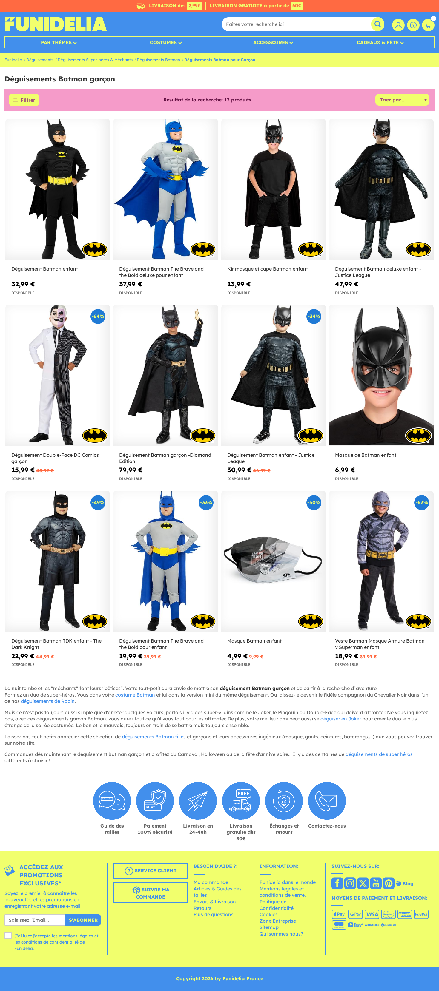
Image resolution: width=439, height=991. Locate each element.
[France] (337, 883)
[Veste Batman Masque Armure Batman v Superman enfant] (381, 561)
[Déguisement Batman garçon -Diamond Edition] (165, 375)
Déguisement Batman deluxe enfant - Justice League (378, 272)
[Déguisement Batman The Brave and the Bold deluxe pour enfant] (165, 189)
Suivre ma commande (152, 893)
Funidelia (13, 59)
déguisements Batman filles (154, 737)
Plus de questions (214, 914)
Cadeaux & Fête (378, 42)
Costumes (163, 42)
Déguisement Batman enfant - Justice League (270, 458)
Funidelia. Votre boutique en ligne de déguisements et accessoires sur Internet (55, 24)
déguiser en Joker (340, 719)
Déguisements (39, 59)
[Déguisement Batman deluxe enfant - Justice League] (381, 189)
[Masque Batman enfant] (273, 561)
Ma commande (211, 882)
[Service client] (413, 25)
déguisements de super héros (379, 754)
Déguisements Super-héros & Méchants (95, 59)
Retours (202, 908)
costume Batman (135, 695)
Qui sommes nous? (281, 934)
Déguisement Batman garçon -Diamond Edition (165, 458)
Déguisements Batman (158, 59)
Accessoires (270, 42)
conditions (31, 942)
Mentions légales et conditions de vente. (283, 892)
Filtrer (28, 100)
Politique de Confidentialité (277, 905)
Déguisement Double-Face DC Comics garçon (55, 458)
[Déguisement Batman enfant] (57, 189)
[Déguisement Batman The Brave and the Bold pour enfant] (165, 561)
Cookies (269, 914)
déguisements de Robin (48, 701)
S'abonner (83, 920)
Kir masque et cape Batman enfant (267, 269)
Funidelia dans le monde (288, 882)
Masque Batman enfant (254, 641)
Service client (154, 870)
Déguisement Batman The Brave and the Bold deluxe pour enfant (161, 272)
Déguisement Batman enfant (44, 269)
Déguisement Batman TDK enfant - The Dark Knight (56, 644)
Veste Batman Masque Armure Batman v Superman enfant (380, 644)
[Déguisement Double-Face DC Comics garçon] (57, 375)
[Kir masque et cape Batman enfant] (273, 189)
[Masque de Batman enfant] (381, 375)
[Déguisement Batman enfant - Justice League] (273, 375)
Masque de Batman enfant (365, 455)
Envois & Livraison (215, 901)
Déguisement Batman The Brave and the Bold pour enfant (161, 644)
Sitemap (269, 927)
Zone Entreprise (278, 921)
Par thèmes (56, 42)
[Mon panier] (428, 25)
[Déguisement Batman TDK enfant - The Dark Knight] (57, 561)
